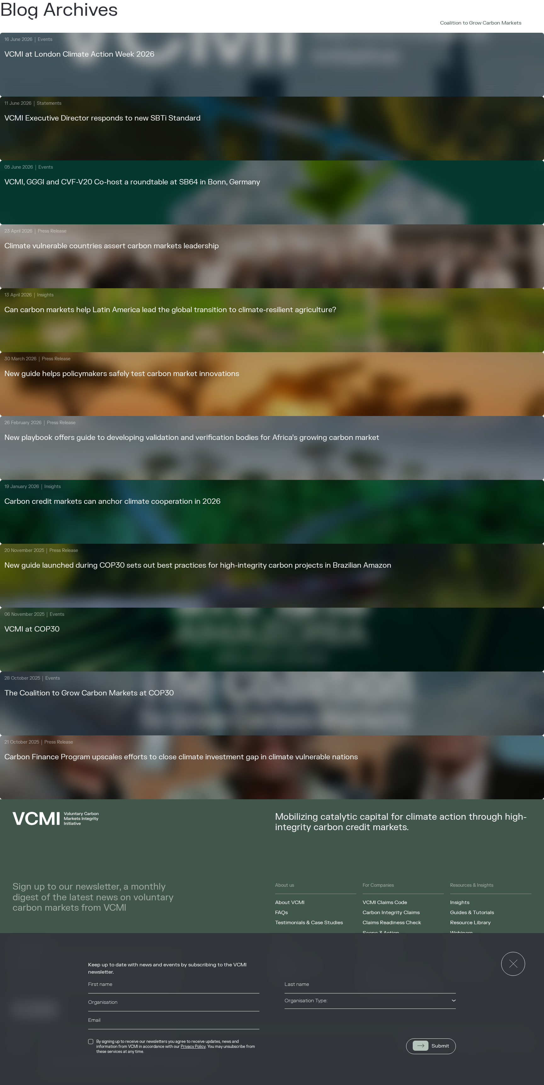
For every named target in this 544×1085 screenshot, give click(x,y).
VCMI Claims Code (385, 902)
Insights (459, 902)
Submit (440, 1046)
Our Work (190, 23)
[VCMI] (45, 23)
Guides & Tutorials (472, 912)
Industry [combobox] (294, 1018)
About (152, 23)
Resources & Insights (245, 23)
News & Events (307, 23)
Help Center (353, 23)
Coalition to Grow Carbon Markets (480, 23)
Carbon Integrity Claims (391, 912)
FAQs (281, 912)
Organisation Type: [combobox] (306, 1001)
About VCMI (289, 902)
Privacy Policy (193, 1046)
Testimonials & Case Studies (309, 922)
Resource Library (470, 922)
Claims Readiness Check (392, 922)
